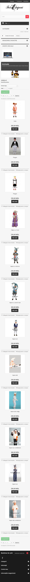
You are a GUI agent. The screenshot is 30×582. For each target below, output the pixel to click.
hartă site (26, 31)
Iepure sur (15, 339)
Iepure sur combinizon (15, 447)
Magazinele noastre (9, 40)
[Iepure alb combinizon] (15, 509)
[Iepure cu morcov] (15, 255)
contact (21, 31)
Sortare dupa (4, 85)
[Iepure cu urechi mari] (15, 291)
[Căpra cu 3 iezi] (15, 219)
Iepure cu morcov (15, 266)
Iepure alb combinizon (15, 520)
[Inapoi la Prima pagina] (2, 36)
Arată (2, 88)
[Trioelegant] (15, 8)
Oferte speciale (7, 46)
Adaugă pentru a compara (22, 133)
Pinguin (15, 157)
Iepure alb (15, 375)
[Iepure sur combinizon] (15, 436)
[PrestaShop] (7, 55)
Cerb (15, 121)
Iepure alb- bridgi (15, 411)
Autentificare (26, 1)
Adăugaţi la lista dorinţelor (9, 133)
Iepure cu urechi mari (15, 302)
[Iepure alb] (15, 364)
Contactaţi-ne (19, 1)
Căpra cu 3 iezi (15, 230)
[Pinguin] (15, 146)
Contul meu (4, 569)
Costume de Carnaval (9, 35)
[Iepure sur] (15, 327)
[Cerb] (15, 110)
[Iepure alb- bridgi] (15, 400)
